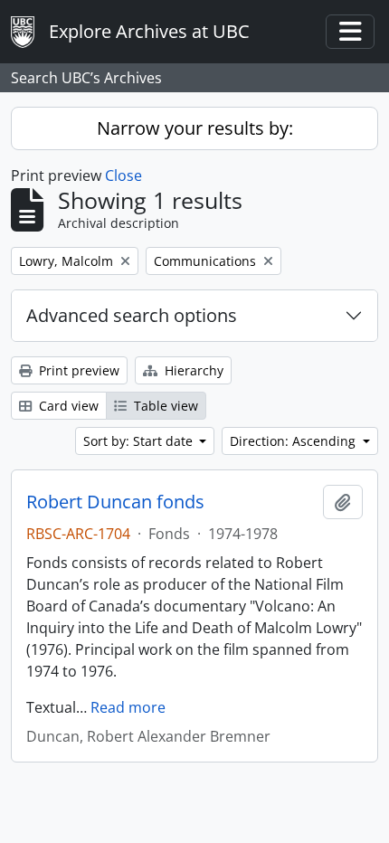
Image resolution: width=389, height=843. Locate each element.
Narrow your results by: (195, 128)
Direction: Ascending (294, 441)
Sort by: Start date (139, 441)
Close (123, 175)
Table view (164, 405)
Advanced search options (131, 315)
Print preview (77, 370)
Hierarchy (192, 370)
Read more (128, 707)
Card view (67, 405)
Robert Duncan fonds (115, 502)
